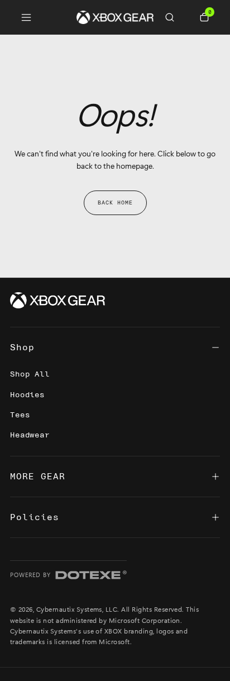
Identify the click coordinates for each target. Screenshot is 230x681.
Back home (115, 202)
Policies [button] (34, 517)
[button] (174, 17)
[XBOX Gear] (57, 300)
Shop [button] (22, 347)
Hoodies (27, 394)
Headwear (30, 435)
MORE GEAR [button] (37, 476)
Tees (20, 415)
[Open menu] (26, 17)
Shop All (30, 374)
